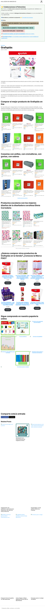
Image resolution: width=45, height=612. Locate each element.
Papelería (3, 45)
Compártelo (5, 417)
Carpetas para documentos (22, 198)
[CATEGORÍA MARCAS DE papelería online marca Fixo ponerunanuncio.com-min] (37, 343)
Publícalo (12, 417)
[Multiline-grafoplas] (22, 131)
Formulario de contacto (27, 17)
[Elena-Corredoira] (22, 228)
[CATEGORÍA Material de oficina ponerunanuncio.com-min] (8, 358)
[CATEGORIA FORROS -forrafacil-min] (22, 343)
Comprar (8, 282)
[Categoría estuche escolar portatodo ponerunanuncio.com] (22, 388)
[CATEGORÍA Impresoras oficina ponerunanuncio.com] (37, 358)
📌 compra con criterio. (17, 33)
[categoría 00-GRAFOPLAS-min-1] (8, 328)
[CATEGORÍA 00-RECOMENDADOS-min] (37, 328)
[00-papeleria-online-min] (22, 328)
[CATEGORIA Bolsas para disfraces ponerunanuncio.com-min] (22, 358)
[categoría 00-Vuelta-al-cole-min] (8, 343)
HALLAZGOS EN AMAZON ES (8, 1)
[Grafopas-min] (22, 65)
